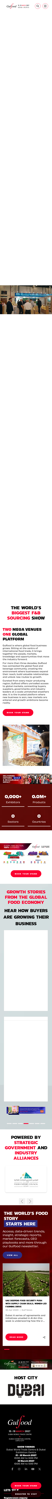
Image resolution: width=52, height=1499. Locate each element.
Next (30, 1201)
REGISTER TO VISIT (26, 1493)
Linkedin (26, 1469)
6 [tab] (37, 1123)
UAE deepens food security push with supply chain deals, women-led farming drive (26, 1303)
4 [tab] (26, 1123)
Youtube (33, 1469)
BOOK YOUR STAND (18, 712)
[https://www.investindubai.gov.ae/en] (26, 1391)
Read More (16, 1337)
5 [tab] (31, 1123)
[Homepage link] (18, 6)
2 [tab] (14, 1123)
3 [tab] (20, 1123)
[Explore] (45, 6)
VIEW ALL (12, 1255)
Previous (22, 1201)
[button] (6, 1349)
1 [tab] (9, 1123)
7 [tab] (42, 1123)
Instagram (19, 1469)
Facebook (12, 1469)
